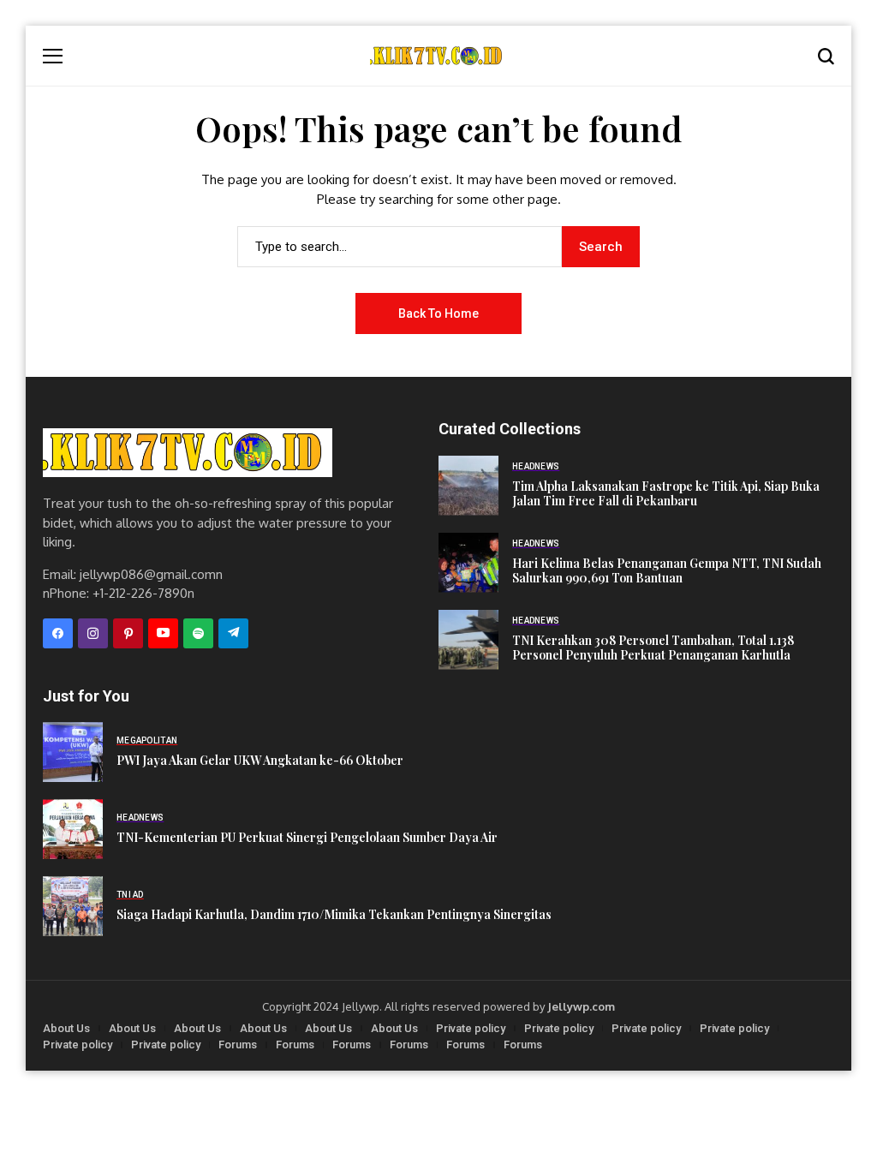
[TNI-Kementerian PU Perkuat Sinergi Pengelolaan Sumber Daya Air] (73, 829)
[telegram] (233, 633)
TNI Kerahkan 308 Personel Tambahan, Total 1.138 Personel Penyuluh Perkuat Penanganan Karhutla (653, 648)
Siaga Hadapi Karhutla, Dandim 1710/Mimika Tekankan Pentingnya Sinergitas (334, 915)
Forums (237, 1044)
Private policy (470, 1028)
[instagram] (93, 633)
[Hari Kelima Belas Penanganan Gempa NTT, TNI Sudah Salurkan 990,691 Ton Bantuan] (468, 563)
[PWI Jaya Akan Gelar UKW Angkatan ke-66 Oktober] (73, 752)
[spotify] (198, 633)
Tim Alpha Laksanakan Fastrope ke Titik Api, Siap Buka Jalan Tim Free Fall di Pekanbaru (666, 494)
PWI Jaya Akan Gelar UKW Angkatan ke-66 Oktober (259, 761)
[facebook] (58, 633)
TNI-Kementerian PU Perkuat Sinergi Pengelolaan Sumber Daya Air (307, 838)
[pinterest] (128, 633)
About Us (66, 1028)
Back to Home (438, 313)
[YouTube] (163, 633)
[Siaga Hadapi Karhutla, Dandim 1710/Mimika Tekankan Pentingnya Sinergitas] (73, 906)
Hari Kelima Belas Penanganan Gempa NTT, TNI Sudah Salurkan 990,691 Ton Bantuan (666, 571)
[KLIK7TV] (187, 452)
